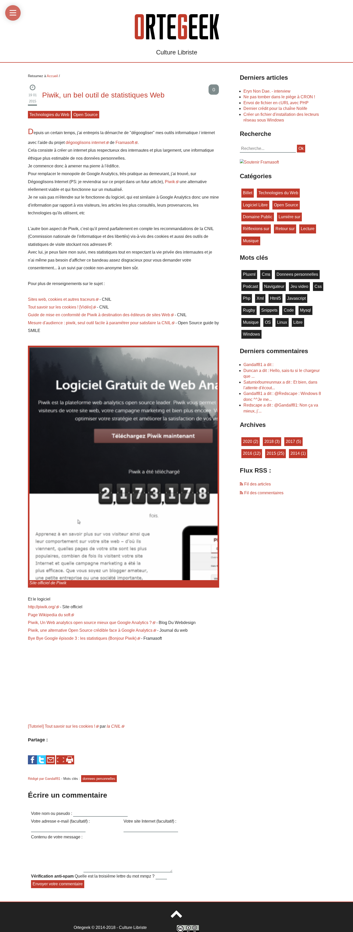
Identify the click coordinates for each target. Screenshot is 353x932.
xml (260, 298)
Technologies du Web (49, 114)
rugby (249, 310)
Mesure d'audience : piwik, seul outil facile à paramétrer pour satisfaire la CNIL (99, 323)
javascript (296, 298)
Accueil (52, 76)
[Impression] (69, 759)
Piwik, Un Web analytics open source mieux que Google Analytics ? (90, 622)
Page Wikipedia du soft (49, 615)
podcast (250, 286)
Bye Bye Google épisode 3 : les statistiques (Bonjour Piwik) (82, 638)
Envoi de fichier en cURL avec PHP (276, 103)
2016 (247, 453)
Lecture (307, 228)
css (318, 286)
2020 (247, 441)
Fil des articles (257, 484)
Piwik (170, 182)
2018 (269, 441)
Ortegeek (82, 927)
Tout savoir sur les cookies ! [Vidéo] (60, 307)
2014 (295, 453)
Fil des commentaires (263, 493)
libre (298, 322)
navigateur (274, 286)
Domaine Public (257, 217)
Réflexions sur (256, 228)
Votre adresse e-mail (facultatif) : (60, 821)
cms (266, 274)
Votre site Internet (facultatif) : (150, 821)
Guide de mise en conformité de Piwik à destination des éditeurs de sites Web (99, 315)
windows (251, 334)
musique (251, 241)
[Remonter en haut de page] (176, 916)
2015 (271, 453)
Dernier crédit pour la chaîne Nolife (275, 108)
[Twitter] (41, 759)
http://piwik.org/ (41, 607)
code (289, 310)
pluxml (249, 274)
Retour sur (285, 228)
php (246, 298)
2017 (290, 441)
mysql (305, 310)
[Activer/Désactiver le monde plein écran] (60, 759)
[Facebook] (32, 759)
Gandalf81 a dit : (258, 364)
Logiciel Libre (255, 205)
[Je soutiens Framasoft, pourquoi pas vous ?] (259, 162)
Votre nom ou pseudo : (51, 813)
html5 (275, 298)
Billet (247, 193)
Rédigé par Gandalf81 (44, 779)
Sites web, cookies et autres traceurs (61, 299)
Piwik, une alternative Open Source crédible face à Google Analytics (90, 630)
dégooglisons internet (85, 142)
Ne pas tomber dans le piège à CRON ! (279, 97)
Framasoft (125, 142)
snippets (269, 310)
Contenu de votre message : (56, 837)
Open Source (85, 114)
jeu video (299, 286)
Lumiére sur (289, 217)
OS (268, 322)
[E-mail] (50, 759)
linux (282, 322)
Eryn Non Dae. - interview (266, 91)
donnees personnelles (99, 779)
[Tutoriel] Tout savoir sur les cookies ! (61, 726)
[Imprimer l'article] (69, 759)
